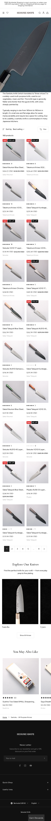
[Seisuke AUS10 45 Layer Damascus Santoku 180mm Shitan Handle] (14, 432)
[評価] (7, 13)
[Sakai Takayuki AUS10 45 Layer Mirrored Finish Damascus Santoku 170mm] (38, 311)
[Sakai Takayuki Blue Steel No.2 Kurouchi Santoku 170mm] (14, 311)
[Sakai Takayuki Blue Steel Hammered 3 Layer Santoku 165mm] (14, 472)
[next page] (44, 549)
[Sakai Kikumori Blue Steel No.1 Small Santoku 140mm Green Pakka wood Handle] (14, 392)
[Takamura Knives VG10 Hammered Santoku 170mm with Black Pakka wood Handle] (14, 190)
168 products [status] (8, 135)
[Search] (40, 13)
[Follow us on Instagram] (25, 765)
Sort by (14, 129)
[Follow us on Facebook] (20, 766)
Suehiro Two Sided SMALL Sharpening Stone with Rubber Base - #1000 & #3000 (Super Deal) (20, 702)
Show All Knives (25, 635)
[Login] (43, 13)
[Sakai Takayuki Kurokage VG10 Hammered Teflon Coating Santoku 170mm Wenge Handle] (38, 515)
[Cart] (47, 13)
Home (5, 717)
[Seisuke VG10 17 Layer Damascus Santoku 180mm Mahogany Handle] (14, 231)
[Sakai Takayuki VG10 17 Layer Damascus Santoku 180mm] (38, 271)
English (34, 803)
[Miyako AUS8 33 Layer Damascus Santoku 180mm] (38, 472)
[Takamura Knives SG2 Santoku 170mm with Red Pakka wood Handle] (38, 150)
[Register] (44, 758)
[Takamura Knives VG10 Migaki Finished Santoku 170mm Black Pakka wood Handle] (38, 231)
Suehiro (6, 708)
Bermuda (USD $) (20, 803)
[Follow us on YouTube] (31, 765)
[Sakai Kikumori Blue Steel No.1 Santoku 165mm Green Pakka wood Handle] (14, 150)
